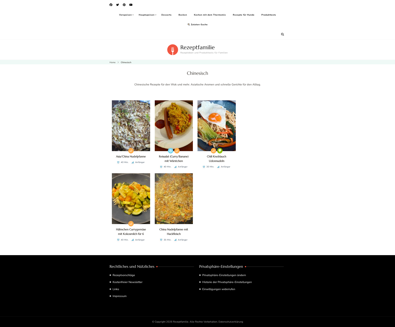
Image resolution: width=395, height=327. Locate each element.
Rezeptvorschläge (124, 275)
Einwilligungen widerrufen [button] (218, 289)
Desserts (166, 14)
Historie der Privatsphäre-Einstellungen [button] (227, 282)
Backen (183, 14)
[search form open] (282, 34)
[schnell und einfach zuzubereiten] (131, 150)
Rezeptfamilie (197, 47)
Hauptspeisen (146, 14)
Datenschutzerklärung (230, 321)
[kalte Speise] (170, 150)
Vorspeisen (125, 14)
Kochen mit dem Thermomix (210, 14)
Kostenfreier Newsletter (127, 282)
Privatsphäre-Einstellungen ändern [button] (224, 275)
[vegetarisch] (219, 150)
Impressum (120, 296)
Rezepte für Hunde (243, 14)
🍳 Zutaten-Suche (197, 24)
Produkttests (268, 14)
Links (116, 289)
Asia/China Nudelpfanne (131, 156)
